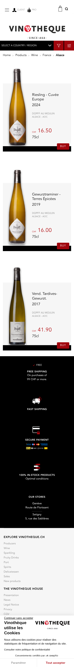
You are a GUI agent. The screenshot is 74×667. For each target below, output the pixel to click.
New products (12, 581)
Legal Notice (11, 605)
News (7, 600)
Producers (10, 543)
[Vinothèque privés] (37, 32)
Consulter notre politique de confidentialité (27, 649)
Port (6, 562)
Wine (34, 55)
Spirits (7, 567)
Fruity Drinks (11, 558)
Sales (7, 576)
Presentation (11, 595)
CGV (6, 614)
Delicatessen (11, 572)
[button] (66, 9)
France (47, 55)
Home (7, 55)
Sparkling (9, 553)
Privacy (8, 609)
